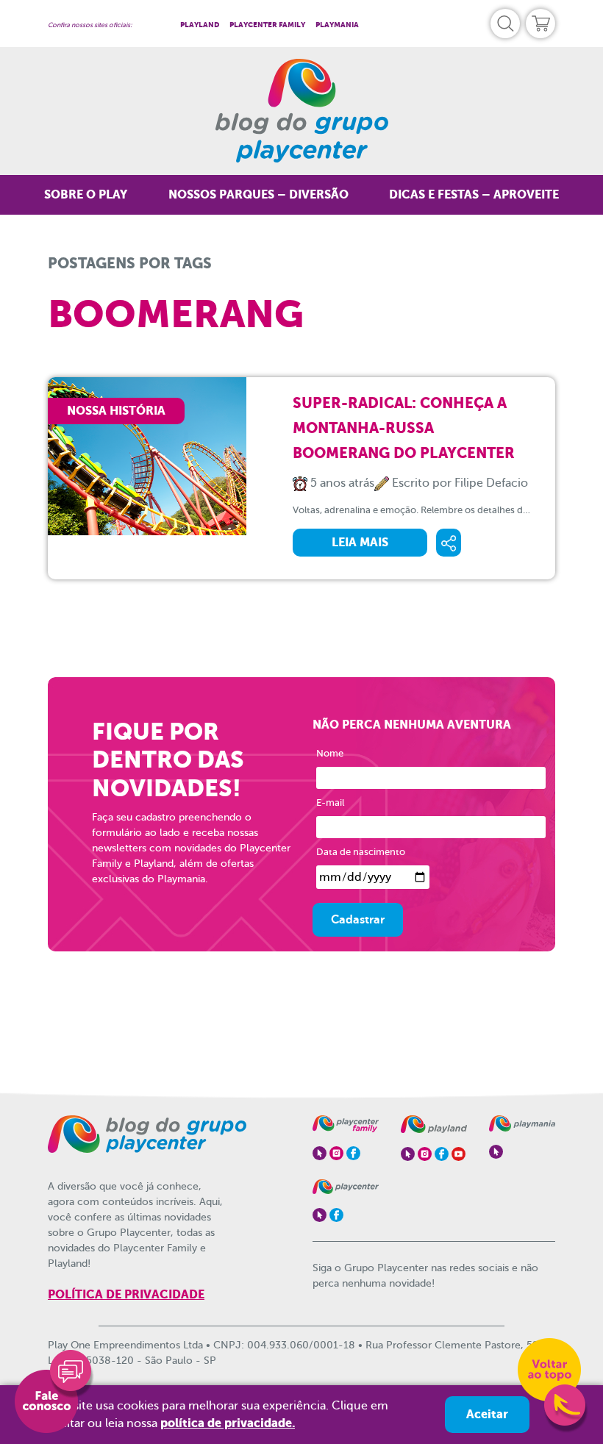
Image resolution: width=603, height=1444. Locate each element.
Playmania (337, 25)
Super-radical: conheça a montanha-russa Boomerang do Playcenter (404, 428)
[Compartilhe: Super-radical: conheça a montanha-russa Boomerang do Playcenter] (448, 543)
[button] (505, 23)
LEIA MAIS (360, 542)
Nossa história (116, 411)
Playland (199, 25)
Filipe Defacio (491, 483)
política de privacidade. (227, 1423)
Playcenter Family (267, 25)
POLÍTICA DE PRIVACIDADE (126, 1294)
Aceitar (487, 1414)
